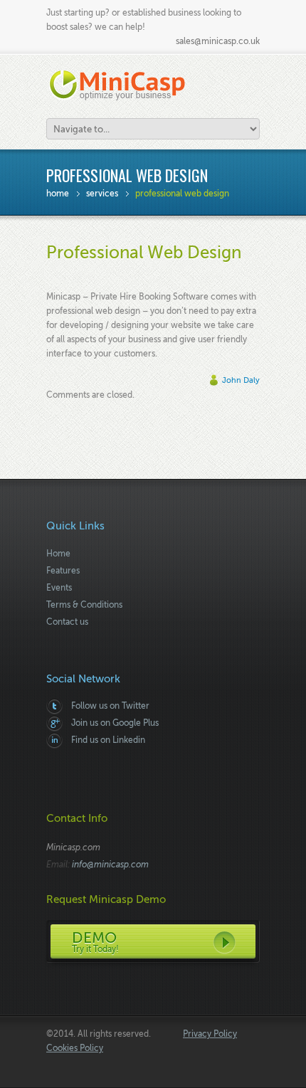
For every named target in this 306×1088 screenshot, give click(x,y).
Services (102, 194)
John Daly (241, 380)
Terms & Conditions (84, 605)
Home (57, 194)
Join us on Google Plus (115, 723)
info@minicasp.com (110, 865)
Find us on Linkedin (108, 740)
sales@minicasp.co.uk (218, 41)
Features (63, 571)
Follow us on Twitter (110, 706)
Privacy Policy (210, 1034)
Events (59, 588)
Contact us (67, 622)
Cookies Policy (74, 1048)
